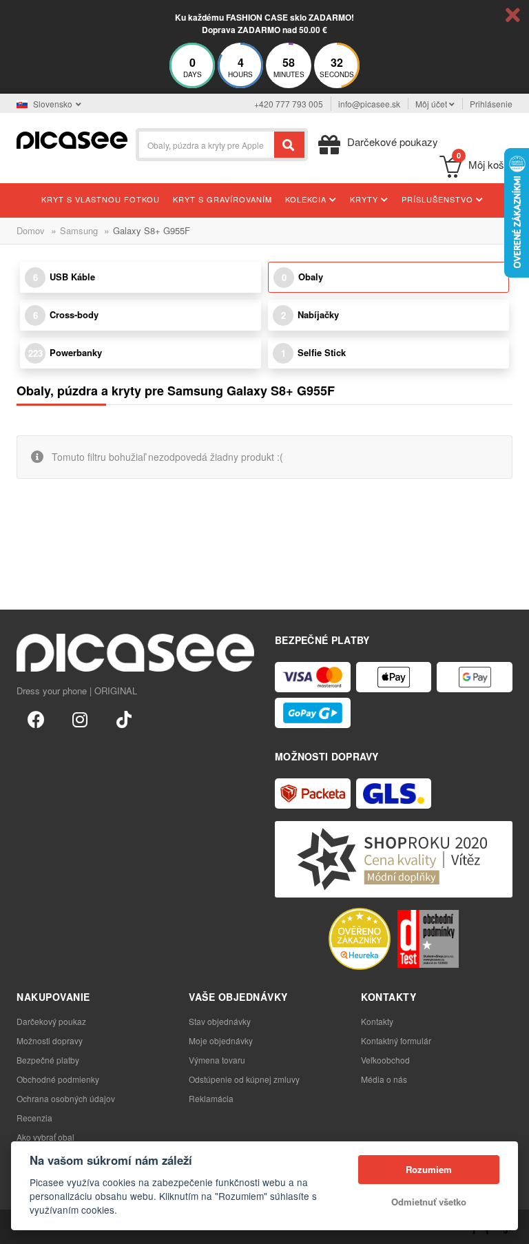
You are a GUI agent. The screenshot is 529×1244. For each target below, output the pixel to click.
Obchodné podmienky (58, 1079)
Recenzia (34, 1117)
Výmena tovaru (217, 1060)
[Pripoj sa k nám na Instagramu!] (80, 718)
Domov (31, 230)
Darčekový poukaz (51, 1021)
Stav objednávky (220, 1021)
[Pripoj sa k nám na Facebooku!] (36, 718)
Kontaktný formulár (396, 1040)
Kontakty (377, 1021)
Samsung (79, 230)
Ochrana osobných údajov (66, 1098)
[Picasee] (72, 139)
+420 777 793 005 (288, 104)
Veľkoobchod (385, 1060)
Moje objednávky (221, 1040)
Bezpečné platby (48, 1060)
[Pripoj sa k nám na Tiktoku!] (124, 718)
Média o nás (384, 1079)
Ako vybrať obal (45, 1137)
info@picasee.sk (369, 104)
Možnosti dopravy (50, 1040)
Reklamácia (211, 1098)
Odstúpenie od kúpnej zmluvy (244, 1079)
